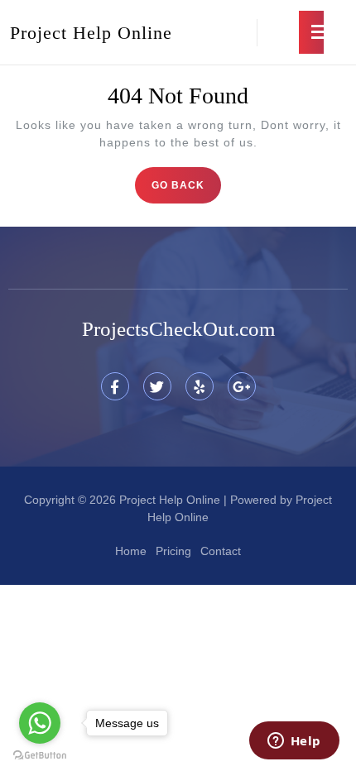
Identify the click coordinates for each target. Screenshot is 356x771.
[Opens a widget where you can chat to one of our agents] (293, 742)
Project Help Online (91, 32)
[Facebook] (115, 386)
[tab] (311, 32)
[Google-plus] (242, 386)
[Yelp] (199, 386)
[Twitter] (157, 386)
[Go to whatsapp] (39, 723)
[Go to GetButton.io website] (39, 754)
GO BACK (186, 179)
